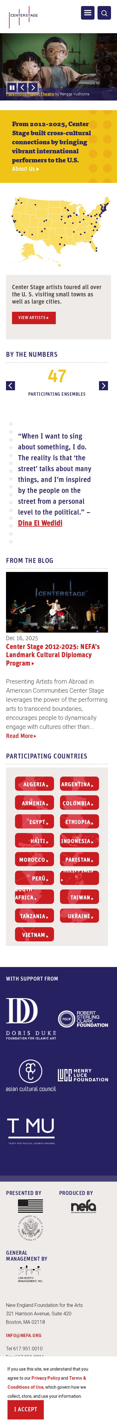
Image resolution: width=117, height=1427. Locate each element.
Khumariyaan (17, 94)
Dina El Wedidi (40, 523)
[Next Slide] (33, 87)
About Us (23, 169)
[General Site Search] (104, 13)
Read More (19, 736)
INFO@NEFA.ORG (24, 1335)
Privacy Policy (46, 1378)
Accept (27, 1410)
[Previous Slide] (22, 87)
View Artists (32, 318)
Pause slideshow (12, 87)
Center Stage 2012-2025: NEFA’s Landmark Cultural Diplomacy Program (53, 655)
